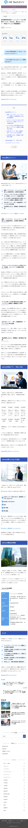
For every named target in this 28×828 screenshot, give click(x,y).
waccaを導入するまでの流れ (12, 142)
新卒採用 (14, 799)
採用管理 (14, 796)
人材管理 (5, 16)
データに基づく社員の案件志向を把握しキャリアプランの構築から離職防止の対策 (15, 127)
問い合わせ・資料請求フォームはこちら (11, 528)
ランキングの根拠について (21, 820)
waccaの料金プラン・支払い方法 (13, 140)
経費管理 (14, 807)
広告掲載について (11, 820)
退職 (14, 810)
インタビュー (14, 768)
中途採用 (14, 780)
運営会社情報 (4, 820)
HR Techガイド (14, 1)
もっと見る (14, 146)
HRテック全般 (14, 763)
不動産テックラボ (6, 751)
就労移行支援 (14, 793)
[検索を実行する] (24, 736)
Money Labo (5, 746)
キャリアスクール (14, 771)
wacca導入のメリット (10, 112)
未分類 (14, 802)
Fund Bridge (5, 753)
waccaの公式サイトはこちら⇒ (8, 99)
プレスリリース (14, 777)
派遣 (14, 805)
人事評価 (14, 782)
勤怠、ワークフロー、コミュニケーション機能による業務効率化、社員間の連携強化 (15, 116)
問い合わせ (9, 822)
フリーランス (14, 774)
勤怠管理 (14, 791)
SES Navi (4, 748)
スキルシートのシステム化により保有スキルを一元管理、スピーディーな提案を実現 (15, 121)
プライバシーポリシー (16, 822)
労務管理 (14, 788)
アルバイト (14, 766)
